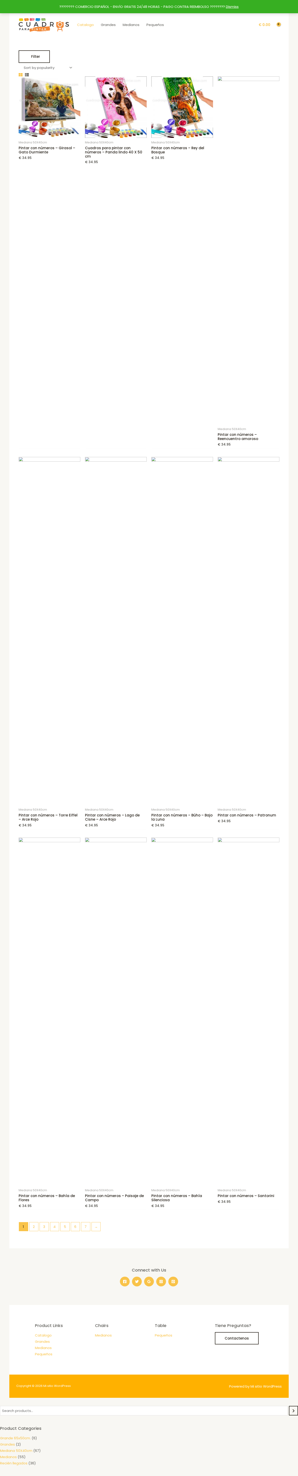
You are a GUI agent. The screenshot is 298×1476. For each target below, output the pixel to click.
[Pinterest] (173, 1281)
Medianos (131, 24)
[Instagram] (161, 1281)
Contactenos (237, 1338)
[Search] (293, 1410)
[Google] (149, 1281)
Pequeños (155, 24)
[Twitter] (137, 1281)
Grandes (108, 24)
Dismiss (232, 6)
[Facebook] (125, 1281)
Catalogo (85, 24)
